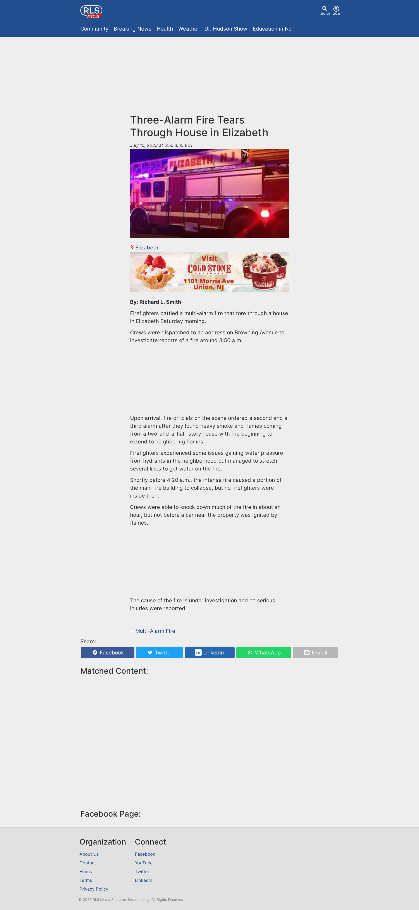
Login (336, 13)
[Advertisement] (209, 72)
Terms (85, 880)
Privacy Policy (93, 889)
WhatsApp (267, 652)
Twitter (162, 652)
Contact (87, 862)
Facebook (111, 652)
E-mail (318, 652)
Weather (188, 29)
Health (165, 29)
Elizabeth (146, 247)
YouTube (144, 862)
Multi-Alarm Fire (155, 631)
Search (325, 13)
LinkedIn (213, 652)
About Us (89, 854)
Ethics (85, 871)
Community (94, 29)
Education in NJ (272, 29)
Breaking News (132, 29)
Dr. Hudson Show (225, 29)
